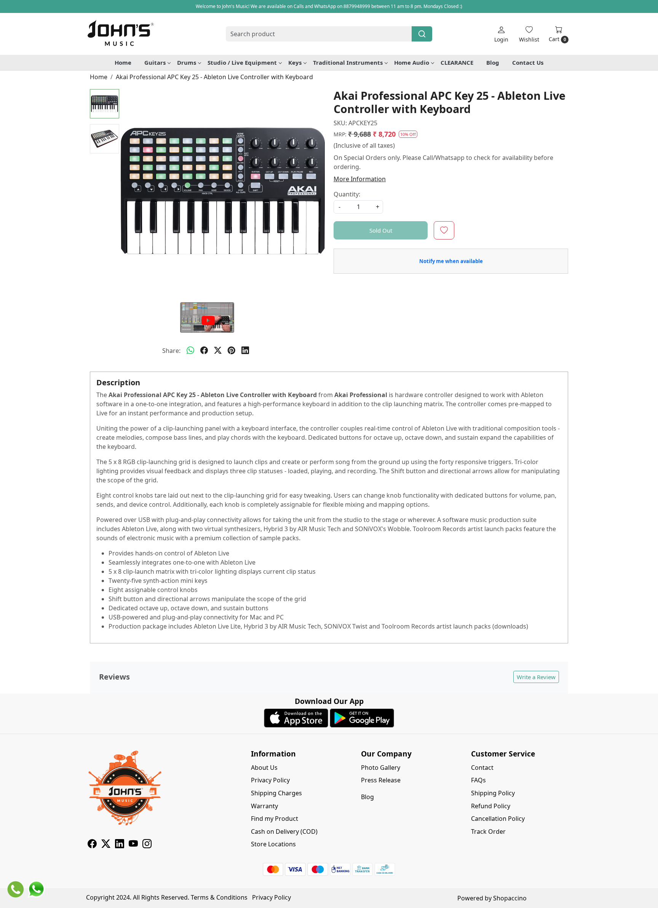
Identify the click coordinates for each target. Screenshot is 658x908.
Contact (482, 767)
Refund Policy (490, 806)
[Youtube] (133, 845)
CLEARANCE (457, 62)
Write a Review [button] (536, 677)
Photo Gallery (380, 767)
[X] (106, 845)
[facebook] (204, 350)
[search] (422, 33)
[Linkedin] (119, 845)
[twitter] (218, 350)
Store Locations (273, 844)
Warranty (264, 806)
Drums (186, 62)
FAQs (478, 780)
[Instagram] (147, 845)
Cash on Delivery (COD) (284, 831)
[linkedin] (245, 350)
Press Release (381, 780)
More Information (360, 179)
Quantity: (347, 194)
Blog (492, 62)
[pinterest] (231, 350)
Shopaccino (510, 898)
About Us (264, 767)
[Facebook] (92, 845)
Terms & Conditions (219, 897)
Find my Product (274, 818)
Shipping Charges (276, 793)
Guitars (155, 62)
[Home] (120, 34)
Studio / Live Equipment (242, 62)
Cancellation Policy (498, 818)
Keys (295, 62)
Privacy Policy (270, 780)
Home (123, 62)
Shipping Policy (493, 793)
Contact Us (527, 62)
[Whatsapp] (190, 350)
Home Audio (411, 62)
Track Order (488, 831)
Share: (171, 350)
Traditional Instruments (348, 62)
